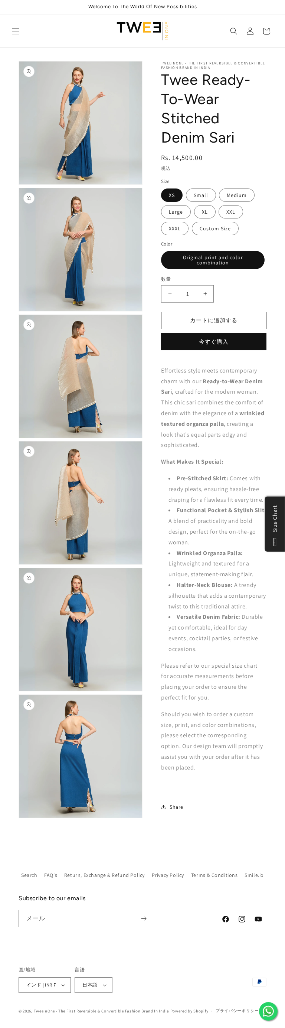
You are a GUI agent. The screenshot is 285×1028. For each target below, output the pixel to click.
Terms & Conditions (214, 875)
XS (172, 195)
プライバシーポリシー (237, 1010)
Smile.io (254, 875)
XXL (230, 211)
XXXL (175, 228)
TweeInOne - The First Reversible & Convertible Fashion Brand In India (101, 1011)
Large (176, 211)
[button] (15, 31)
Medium (237, 195)
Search (29, 875)
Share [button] (176, 807)
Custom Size (215, 228)
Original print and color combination (213, 260)
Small (201, 195)
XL (205, 211)
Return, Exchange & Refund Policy (104, 875)
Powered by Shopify (189, 1011)
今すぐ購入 (214, 341)
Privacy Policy (168, 875)
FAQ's (50, 875)
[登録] (143, 918)
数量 (166, 279)
